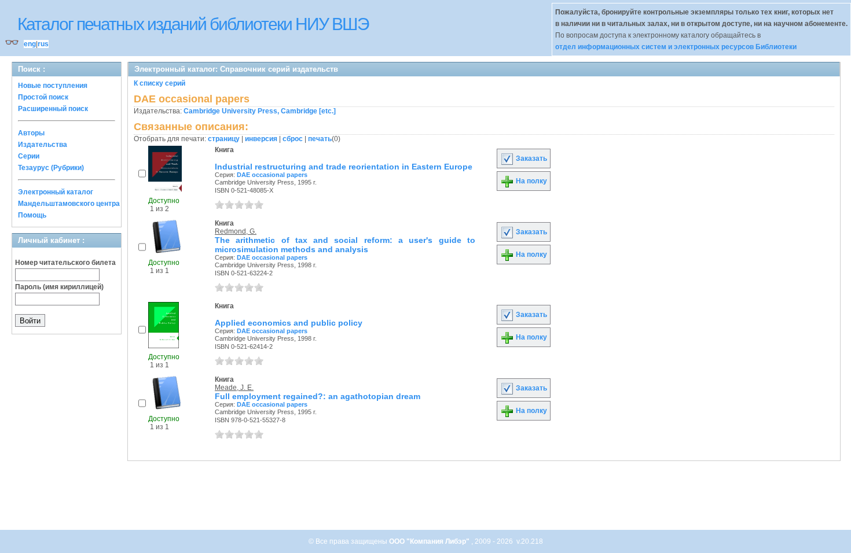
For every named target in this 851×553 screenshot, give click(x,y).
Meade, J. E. (234, 388)
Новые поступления (52, 86)
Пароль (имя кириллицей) (59, 287)
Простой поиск (43, 97)
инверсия (261, 139)
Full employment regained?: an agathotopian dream (317, 396)
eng (30, 44)
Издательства (42, 145)
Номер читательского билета (65, 263)
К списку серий (159, 83)
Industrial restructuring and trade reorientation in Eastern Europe (343, 166)
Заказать (530, 158)
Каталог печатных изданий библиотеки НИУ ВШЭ (193, 24)
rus (43, 44)
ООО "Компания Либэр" (430, 541)
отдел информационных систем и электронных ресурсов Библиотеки (676, 47)
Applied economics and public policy (288, 322)
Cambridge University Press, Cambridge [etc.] (260, 111)
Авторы (31, 133)
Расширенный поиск (53, 109)
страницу (224, 139)
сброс (293, 139)
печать (320, 139)
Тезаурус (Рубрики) (51, 168)
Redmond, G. (235, 231)
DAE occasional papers (272, 174)
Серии (28, 156)
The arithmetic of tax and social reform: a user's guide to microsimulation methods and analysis (345, 244)
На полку (530, 181)
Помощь (32, 215)
